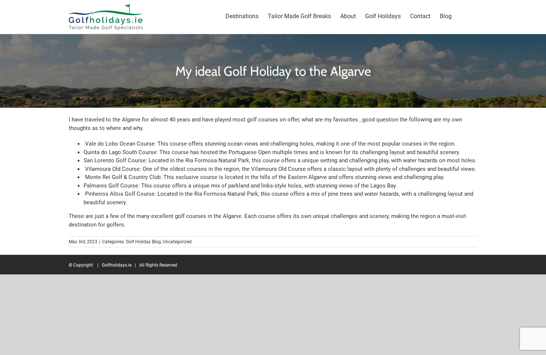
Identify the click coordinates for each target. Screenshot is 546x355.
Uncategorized (177, 241)
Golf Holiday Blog (143, 241)
